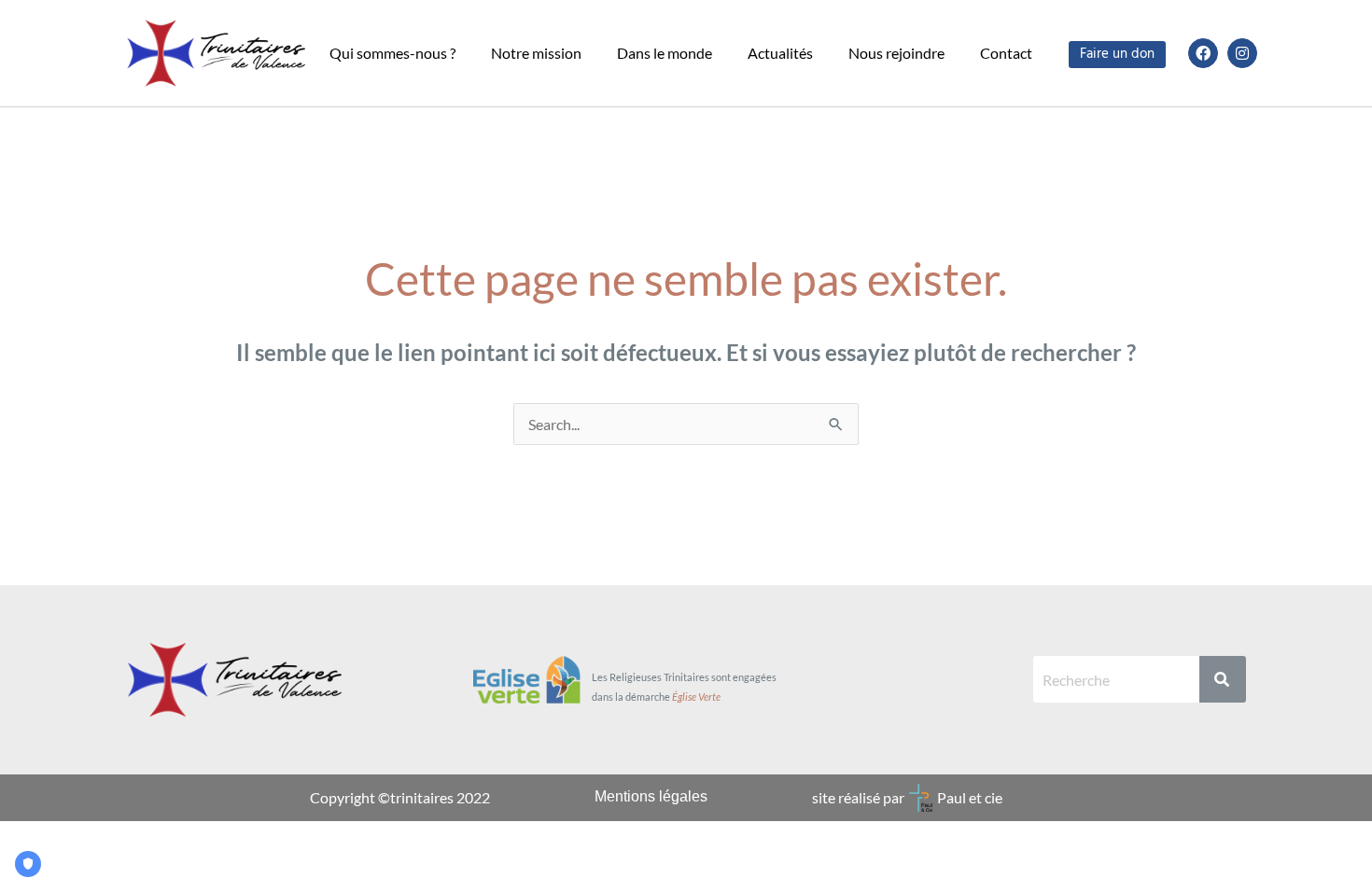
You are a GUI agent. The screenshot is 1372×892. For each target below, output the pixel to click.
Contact (1006, 53)
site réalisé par (858, 797)
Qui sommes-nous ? (392, 53)
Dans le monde (664, 53)
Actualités (780, 53)
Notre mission (536, 53)
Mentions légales (651, 796)
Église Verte (696, 696)
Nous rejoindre (896, 53)
